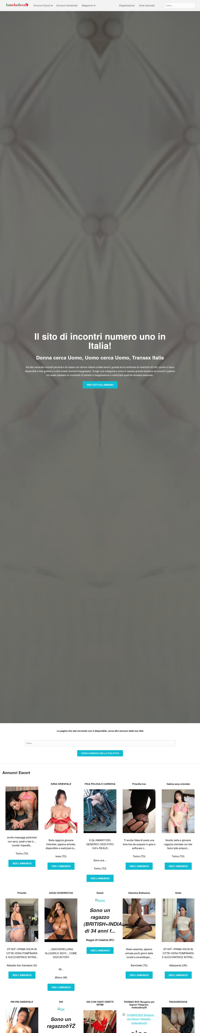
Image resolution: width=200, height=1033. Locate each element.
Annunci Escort (41, 5)
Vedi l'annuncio (22, 863)
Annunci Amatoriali (67, 5)
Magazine (87, 5)
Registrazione (127, 5)
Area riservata (147, 5)
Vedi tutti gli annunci (100, 384)
